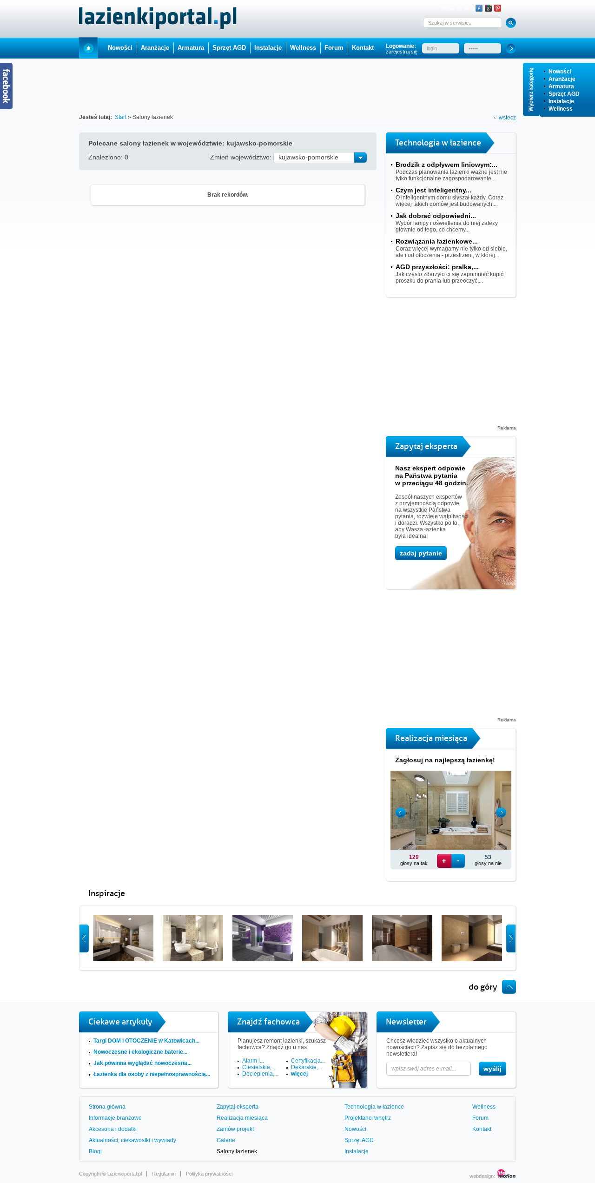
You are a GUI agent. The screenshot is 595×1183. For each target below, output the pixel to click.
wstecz (507, 117)
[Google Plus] (488, 8)
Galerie (226, 1140)
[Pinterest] (497, 8)
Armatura (561, 86)
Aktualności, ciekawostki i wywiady (132, 1140)
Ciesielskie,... (259, 1067)
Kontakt (363, 47)
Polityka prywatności (209, 1173)
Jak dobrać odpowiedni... (436, 215)
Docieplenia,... (260, 1074)
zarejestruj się (401, 51)
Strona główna (107, 1107)
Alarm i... (253, 1060)
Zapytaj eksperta (237, 1107)
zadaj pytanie (421, 553)
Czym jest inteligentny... (433, 190)
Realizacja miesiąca (242, 1118)
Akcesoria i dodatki (113, 1129)
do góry (483, 987)
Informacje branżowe (115, 1118)
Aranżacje (562, 79)
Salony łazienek (237, 1151)
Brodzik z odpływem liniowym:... (446, 164)
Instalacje (561, 101)
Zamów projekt (235, 1129)
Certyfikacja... (308, 1060)
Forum (334, 47)
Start (88, 47)
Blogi (95, 1151)
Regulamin (164, 1173)
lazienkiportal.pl (124, 1173)
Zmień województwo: (241, 157)
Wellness (561, 109)
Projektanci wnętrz (367, 1118)
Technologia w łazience (374, 1107)
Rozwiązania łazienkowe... (437, 241)
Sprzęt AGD (564, 94)
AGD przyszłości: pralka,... (437, 267)
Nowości (560, 71)
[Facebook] (479, 8)
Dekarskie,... (306, 1067)
